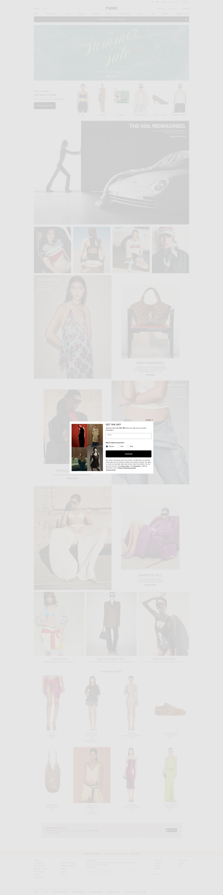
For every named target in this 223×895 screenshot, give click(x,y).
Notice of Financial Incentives (127, 468)
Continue (128, 454)
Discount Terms (111, 470)
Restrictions (137, 466)
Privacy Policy (125, 466)
